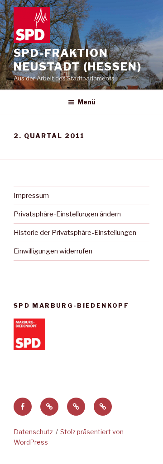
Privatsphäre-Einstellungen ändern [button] (67, 214)
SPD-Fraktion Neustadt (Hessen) (78, 60)
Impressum (31, 196)
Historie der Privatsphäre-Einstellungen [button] (75, 233)
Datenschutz (33, 432)
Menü (86, 102)
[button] (49, 407)
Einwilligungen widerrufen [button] (53, 251)
